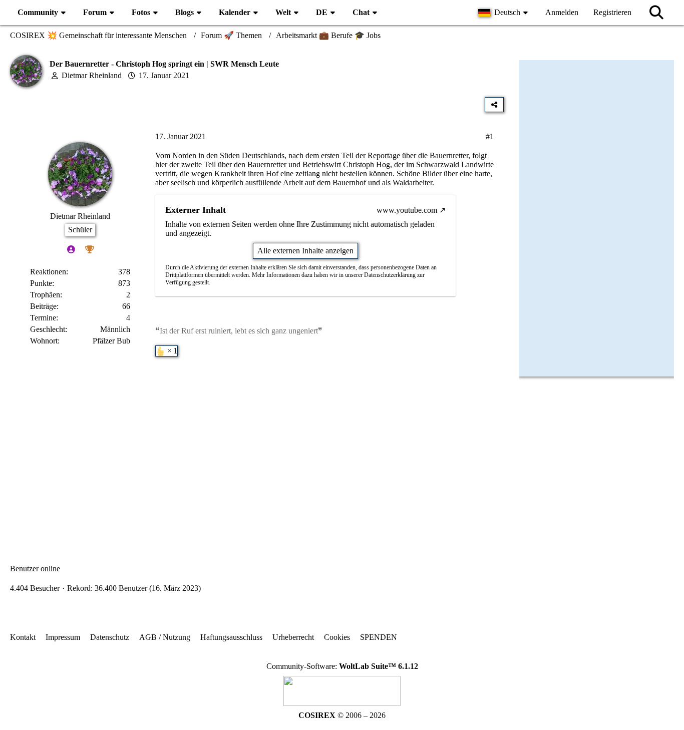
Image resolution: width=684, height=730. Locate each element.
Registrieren (612, 12)
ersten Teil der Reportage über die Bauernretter (394, 155)
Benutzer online (35, 568)
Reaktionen (48, 271)
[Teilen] (494, 104)
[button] (504, 12)
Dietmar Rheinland (92, 75)
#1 (490, 136)
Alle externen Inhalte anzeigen (305, 250)
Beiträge (43, 306)
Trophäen (45, 294)
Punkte (41, 283)
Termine (43, 317)
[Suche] (656, 12)
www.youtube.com (407, 210)
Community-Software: (342, 666)
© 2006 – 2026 (342, 715)
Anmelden (561, 12)
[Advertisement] (257, 447)
